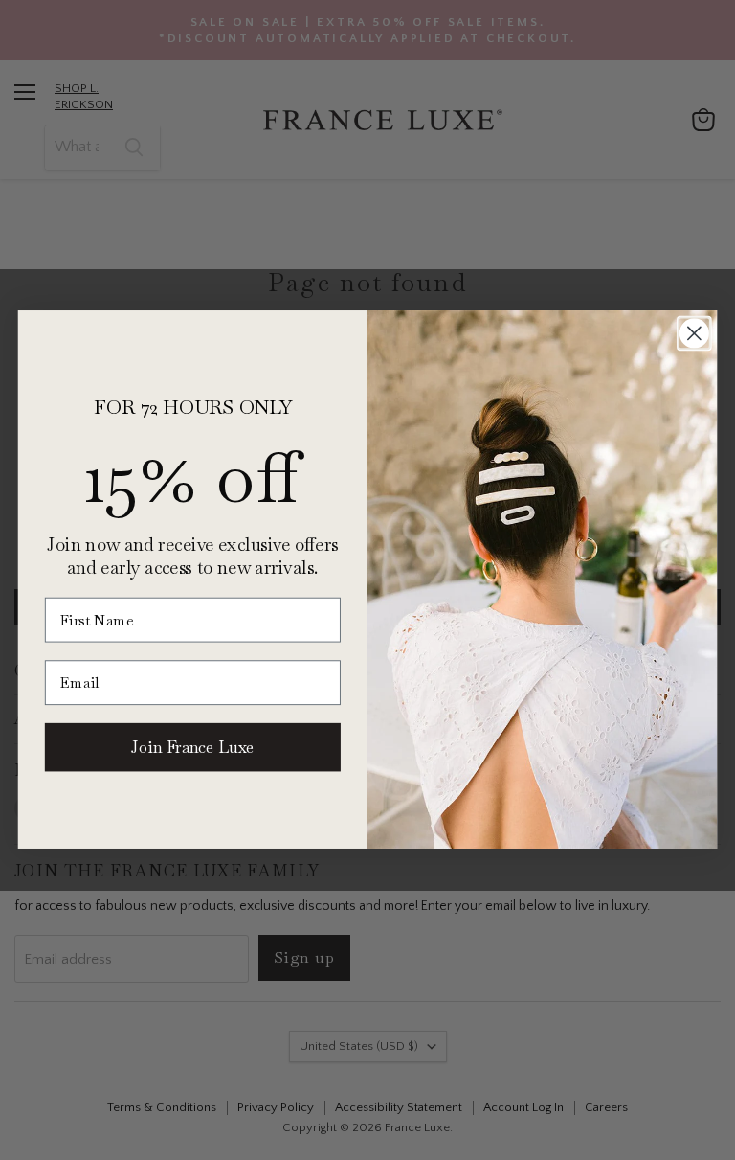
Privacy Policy (593, 1081)
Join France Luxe (192, 747)
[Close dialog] (694, 334)
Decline (557, 1131)
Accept (358, 1131)
